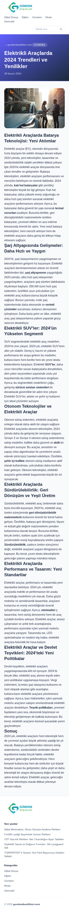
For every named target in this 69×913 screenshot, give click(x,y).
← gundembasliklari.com (18, 44)
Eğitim (25, 17)
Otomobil (9, 21)
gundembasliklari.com (26, 904)
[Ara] (61, 29)
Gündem (37, 17)
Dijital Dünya (11, 17)
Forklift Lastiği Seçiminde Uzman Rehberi (27, 834)
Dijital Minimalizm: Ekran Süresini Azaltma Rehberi (32, 829)
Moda (48, 17)
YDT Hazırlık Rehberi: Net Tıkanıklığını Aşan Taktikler (34, 839)
